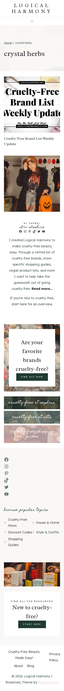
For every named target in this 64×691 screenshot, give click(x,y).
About (18, 666)
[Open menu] (32, 21)
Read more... (42, 289)
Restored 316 (48, 682)
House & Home (47, 522)
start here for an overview (32, 304)
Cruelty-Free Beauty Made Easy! (24, 655)
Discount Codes (20, 532)
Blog (30, 666)
